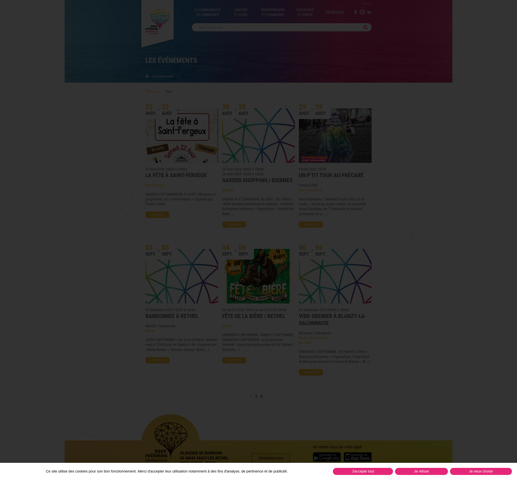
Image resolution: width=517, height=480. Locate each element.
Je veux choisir (481, 471)
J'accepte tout (363, 471)
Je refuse (421, 471)
